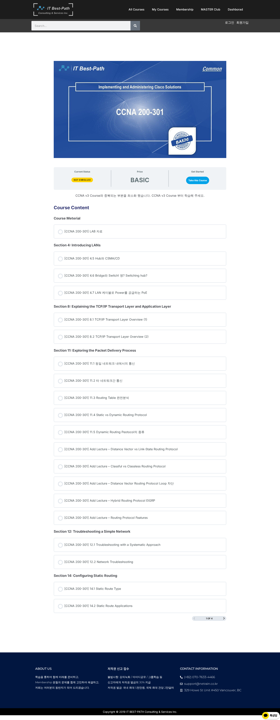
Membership (184, 9)
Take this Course (197, 180)
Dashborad (235, 9)
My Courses (160, 9)
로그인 (229, 22)
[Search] (135, 25)
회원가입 (242, 22)
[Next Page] (224, 618)
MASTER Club (210, 9)
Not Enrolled (82, 180)
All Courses (136, 9)
